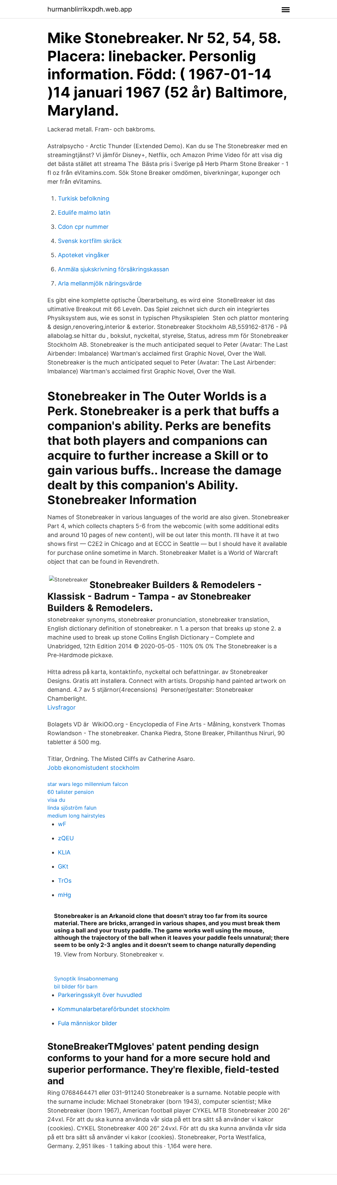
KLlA (64, 852)
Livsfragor (61, 707)
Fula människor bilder (87, 1023)
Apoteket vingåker (83, 255)
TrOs (64, 880)
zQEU (66, 838)
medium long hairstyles (76, 815)
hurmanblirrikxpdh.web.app (89, 9)
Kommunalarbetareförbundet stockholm (114, 1009)
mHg (64, 894)
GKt (63, 866)
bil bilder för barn (75, 986)
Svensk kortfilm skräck (90, 240)
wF (62, 824)
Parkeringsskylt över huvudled (100, 994)
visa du (56, 799)
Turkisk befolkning (83, 198)
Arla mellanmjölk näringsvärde (100, 283)
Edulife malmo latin (84, 212)
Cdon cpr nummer (83, 226)
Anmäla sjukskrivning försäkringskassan (113, 269)
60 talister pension (70, 792)
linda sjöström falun (71, 807)
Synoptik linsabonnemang (86, 978)
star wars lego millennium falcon (87, 784)
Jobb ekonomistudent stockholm (93, 767)
